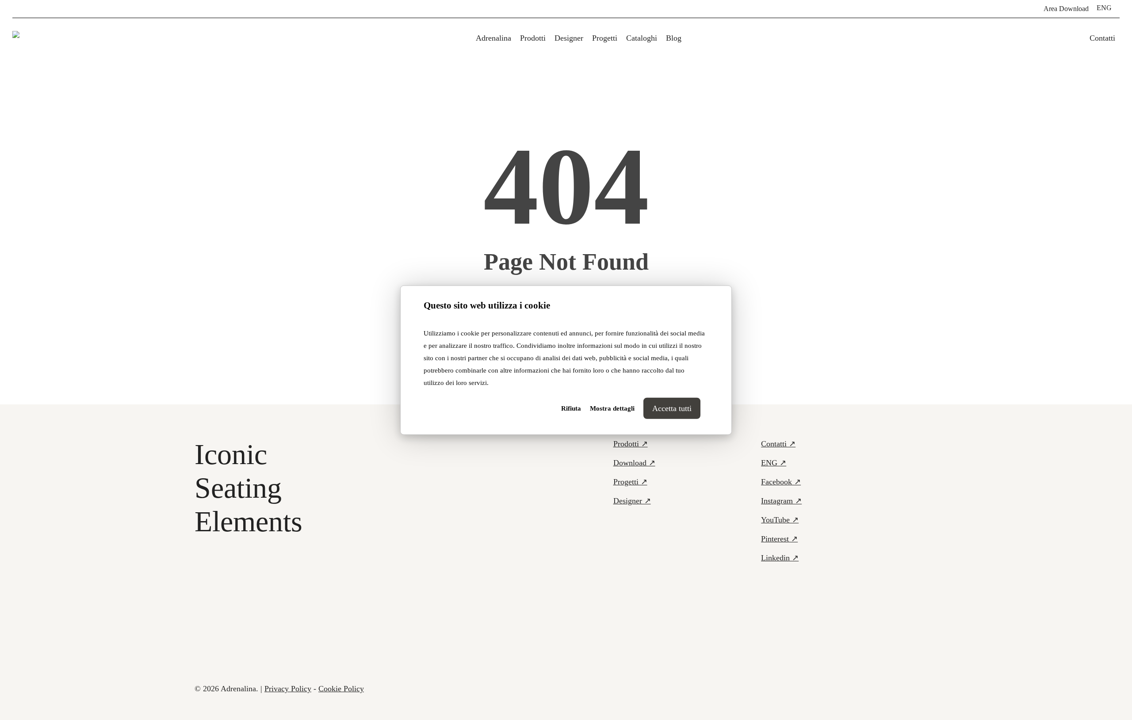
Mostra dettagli (612, 408)
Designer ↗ (632, 500)
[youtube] (57, 9)
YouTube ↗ (780, 519)
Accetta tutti (672, 408)
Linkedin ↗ (780, 557)
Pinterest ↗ (779, 538)
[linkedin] (43, 9)
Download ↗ (634, 462)
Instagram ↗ (781, 500)
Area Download (1066, 8)
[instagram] (71, 9)
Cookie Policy (341, 688)
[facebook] (15, 9)
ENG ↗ (773, 462)
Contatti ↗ (778, 443)
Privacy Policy (287, 688)
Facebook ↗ (781, 481)
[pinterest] (29, 9)
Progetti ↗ (630, 481)
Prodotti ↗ (630, 443)
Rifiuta (571, 408)
